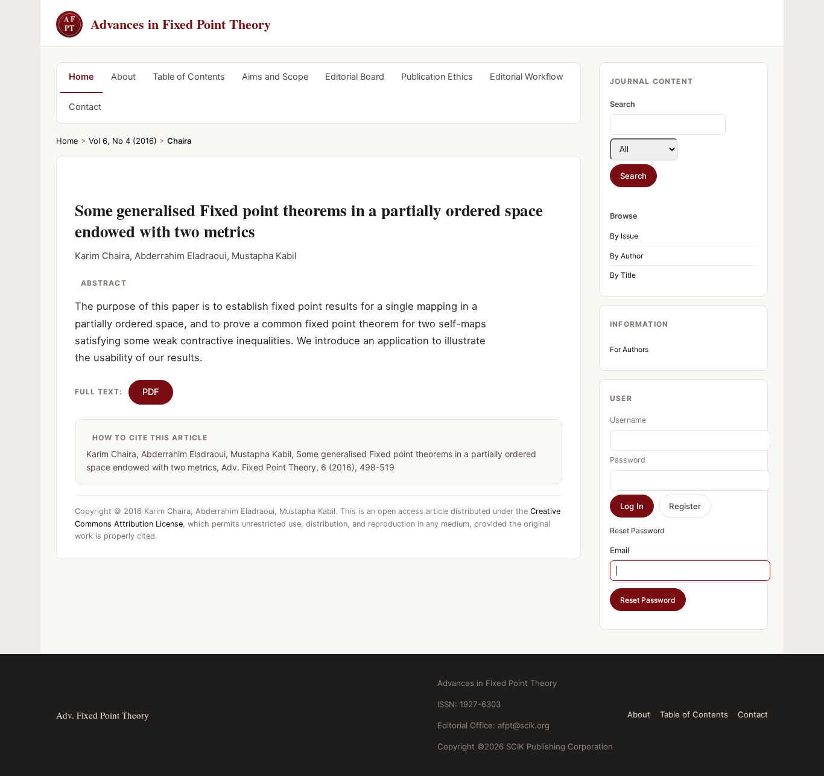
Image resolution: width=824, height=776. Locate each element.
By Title (623, 275)
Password (627, 459)
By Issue (624, 235)
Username (628, 420)
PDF (150, 391)
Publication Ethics (437, 76)
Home (81, 76)
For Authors (629, 349)
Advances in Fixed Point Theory (167, 24)
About (123, 76)
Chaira (179, 141)
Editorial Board (354, 76)
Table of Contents (189, 76)
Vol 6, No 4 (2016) (123, 141)
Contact (85, 106)
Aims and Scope (275, 76)
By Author (626, 255)
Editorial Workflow (526, 76)
